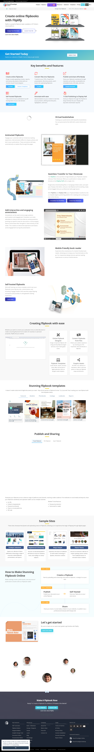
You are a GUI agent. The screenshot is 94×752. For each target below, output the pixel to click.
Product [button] (38, 4)
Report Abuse (58, 737)
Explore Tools (72, 55)
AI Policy (57, 728)
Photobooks (42, 396)
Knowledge (30, 737)
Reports (71, 396)
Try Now (10, 86)
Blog (28, 735)
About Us (43, 725)
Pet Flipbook (47, 441)
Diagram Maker (16, 730)
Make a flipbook (41, 707)
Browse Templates (23, 86)
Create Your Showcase (75, 200)
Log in (86, 4)
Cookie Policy (15, 744)
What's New (44, 728)
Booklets (32, 396)
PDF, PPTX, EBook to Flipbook (76, 8)
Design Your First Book (13, 31)
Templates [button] (72, 4)
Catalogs (52, 396)
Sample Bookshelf (70, 86)
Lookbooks (62, 396)
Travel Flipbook (37, 441)
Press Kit (43, 730)
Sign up (83, 4)
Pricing (78, 4)
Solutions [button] (66, 4)
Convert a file (52, 707)
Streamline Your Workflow (57, 200)
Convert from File (28, 31)
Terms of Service (59, 725)
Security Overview (60, 735)
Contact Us (44, 733)
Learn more (11, 104)
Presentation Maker (17, 737)
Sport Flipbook (57, 441)
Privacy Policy (58, 730)
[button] (44, 4)
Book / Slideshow (31, 725)
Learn (28, 733)
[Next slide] (86, 411)
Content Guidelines (60, 733)
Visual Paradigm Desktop (21, 1)
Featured (23, 396)
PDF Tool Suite (16, 725)
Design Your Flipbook (60, 8)
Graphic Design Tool (17, 733)
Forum (28, 730)
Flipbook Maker (16, 728)
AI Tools (51, 5)
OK (15, 747)
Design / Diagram (31, 728)
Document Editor (16, 735)
